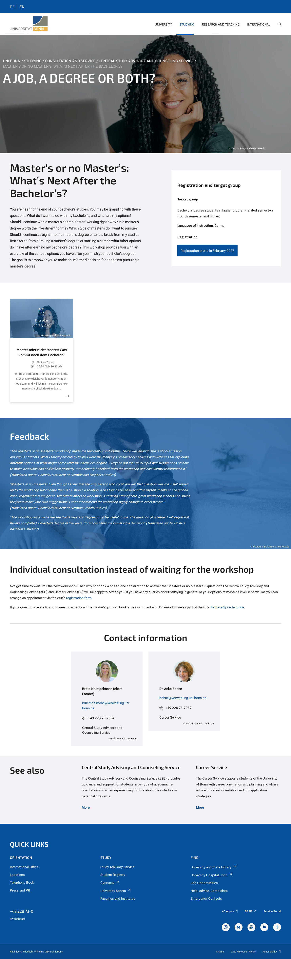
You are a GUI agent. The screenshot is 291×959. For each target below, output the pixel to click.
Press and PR (20, 890)
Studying (187, 24)
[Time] (25, 366)
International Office (24, 867)
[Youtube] (251, 928)
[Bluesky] (238, 928)
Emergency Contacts (206, 898)
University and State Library (211, 867)
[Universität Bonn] (29, 23)
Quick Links (29, 844)
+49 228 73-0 (21, 911)
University (163, 24)
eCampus (228, 911)
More (86, 807)
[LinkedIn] (264, 928)
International (258, 24)
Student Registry (112, 875)
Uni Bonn (12, 61)
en (22, 6)
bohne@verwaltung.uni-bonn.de (182, 698)
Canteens (107, 883)
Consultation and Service (70, 61)
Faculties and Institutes (117, 898)
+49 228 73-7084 (101, 718)
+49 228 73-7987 (178, 708)
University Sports (113, 891)
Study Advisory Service (117, 867)
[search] (278, 27)
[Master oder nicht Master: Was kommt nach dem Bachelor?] (67, 396)
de (12, 6)
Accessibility (269, 951)
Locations (17, 875)
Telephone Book (22, 882)
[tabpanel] (145, 94)
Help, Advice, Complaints (209, 891)
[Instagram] (226, 928)
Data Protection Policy (243, 951)
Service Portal (272, 911)
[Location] (25, 362)
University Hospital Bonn (209, 875)
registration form (79, 598)
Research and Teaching (221, 24)
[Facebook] (277, 928)
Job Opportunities (204, 883)
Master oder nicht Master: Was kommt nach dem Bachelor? (41, 352)
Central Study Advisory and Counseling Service (146, 61)
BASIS (248, 911)
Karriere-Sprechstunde (227, 607)
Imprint (220, 951)
